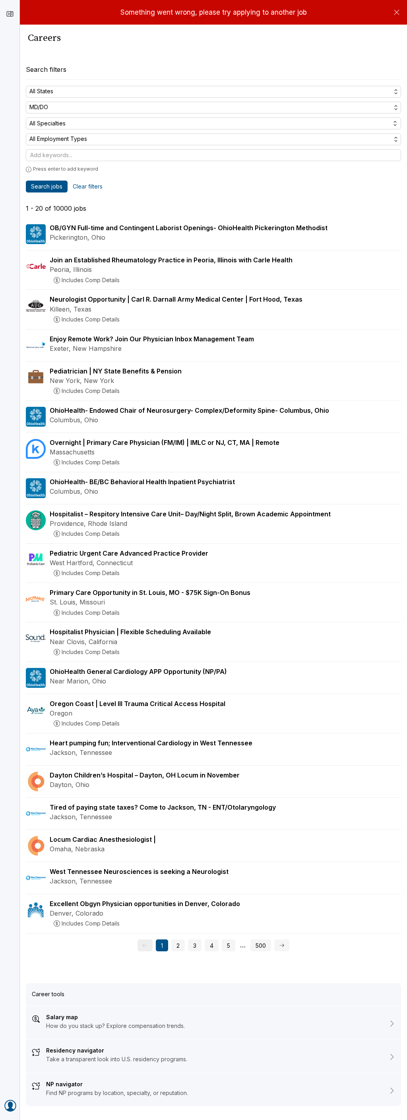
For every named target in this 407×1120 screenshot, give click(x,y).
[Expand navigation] (10, 14)
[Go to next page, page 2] (281, 945)
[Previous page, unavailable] (145, 945)
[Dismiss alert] (397, 12)
